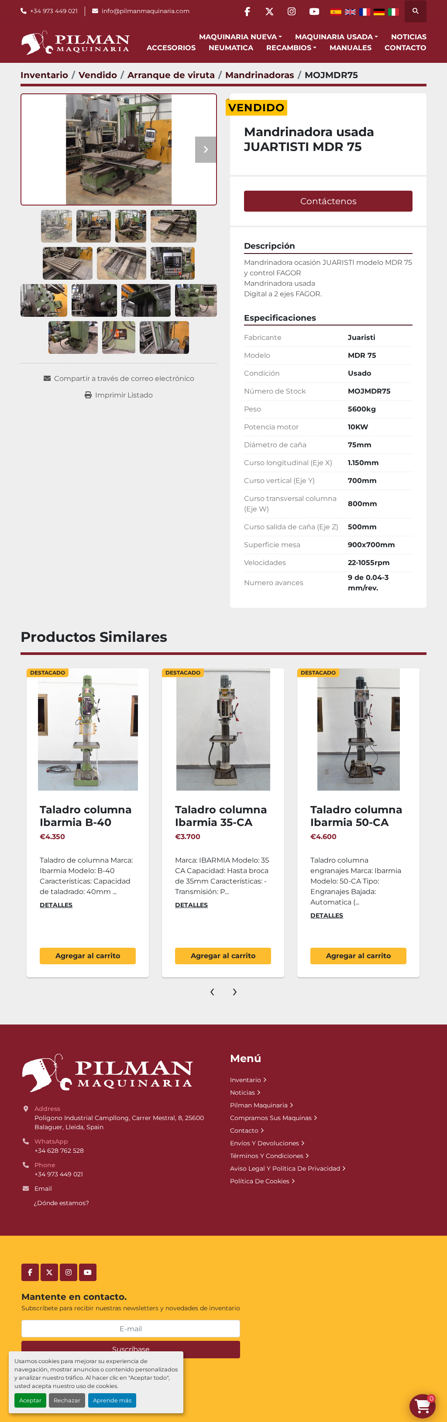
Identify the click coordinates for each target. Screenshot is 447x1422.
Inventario (245, 1080)
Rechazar (67, 1400)
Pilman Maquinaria (259, 1105)
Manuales (350, 48)
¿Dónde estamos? (61, 1203)
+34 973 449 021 (54, 10)
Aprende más (112, 1400)
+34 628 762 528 (59, 1151)
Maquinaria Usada (334, 37)
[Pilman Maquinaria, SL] (107, 1073)
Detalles (56, 905)
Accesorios (171, 48)
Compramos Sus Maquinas (271, 1118)
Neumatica (231, 48)
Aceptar (30, 1400)
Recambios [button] (288, 48)
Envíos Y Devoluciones (264, 1143)
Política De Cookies (259, 1181)
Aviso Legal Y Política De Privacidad (285, 1168)
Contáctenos (328, 201)
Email (43, 1188)
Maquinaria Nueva (238, 37)
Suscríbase (131, 1349)
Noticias (408, 37)
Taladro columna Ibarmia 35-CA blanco (221, 822)
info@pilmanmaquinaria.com (145, 10)
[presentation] (212, 990)
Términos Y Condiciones (266, 1156)
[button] (240, 37)
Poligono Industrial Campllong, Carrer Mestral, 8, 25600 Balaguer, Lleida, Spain (120, 1122)
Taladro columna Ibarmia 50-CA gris (356, 822)
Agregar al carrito (87, 956)
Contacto (405, 48)
